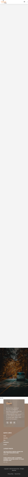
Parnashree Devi (8, 85)
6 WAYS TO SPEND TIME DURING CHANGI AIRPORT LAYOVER (13, 117)
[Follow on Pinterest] (14, 422)
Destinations (6, 442)
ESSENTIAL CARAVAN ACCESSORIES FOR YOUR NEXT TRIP (12, 153)
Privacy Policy (10, 473)
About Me (5, 437)
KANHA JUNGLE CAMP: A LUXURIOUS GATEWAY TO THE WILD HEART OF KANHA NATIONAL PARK (13, 459)
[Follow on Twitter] (7, 422)
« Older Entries (6, 345)
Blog (4, 440)
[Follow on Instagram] (10, 422)
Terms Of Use (17, 473)
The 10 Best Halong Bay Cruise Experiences (12, 290)
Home (4, 435)
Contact (5, 444)
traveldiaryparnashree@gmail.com (12, 47)
